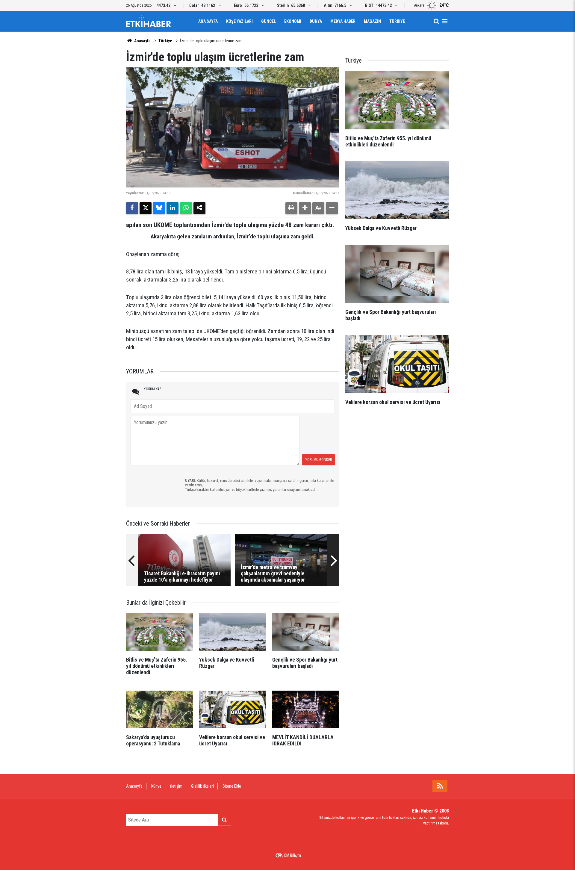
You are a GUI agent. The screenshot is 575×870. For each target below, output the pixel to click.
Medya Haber (342, 21)
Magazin (372, 21)
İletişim (176, 786)
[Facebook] (132, 208)
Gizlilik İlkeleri (202, 786)
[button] (305, 208)
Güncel (268, 21)
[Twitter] (146, 208)
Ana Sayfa (208, 21)
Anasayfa (142, 40)
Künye (156, 786)
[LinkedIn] (172, 208)
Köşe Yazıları (239, 21)
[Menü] (445, 21)
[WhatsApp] (186, 208)
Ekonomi (292, 21)
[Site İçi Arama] (436, 21)
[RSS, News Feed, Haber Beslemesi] (439, 786)
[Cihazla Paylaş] (199, 208)
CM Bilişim (292, 855)
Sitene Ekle (232, 786)
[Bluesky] (159, 208)
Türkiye (397, 21)
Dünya (316, 21)
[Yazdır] (291, 208)
